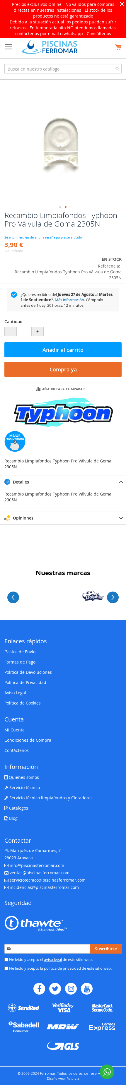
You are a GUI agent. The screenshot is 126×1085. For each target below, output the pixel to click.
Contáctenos (16, 750)
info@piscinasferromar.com (37, 865)
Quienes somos (23, 777)
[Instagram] (71, 989)
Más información (69, 299)
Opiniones (22, 518)
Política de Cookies (22, 703)
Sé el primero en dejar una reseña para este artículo (43, 237)
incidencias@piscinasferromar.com (44, 887)
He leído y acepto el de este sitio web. (50, 959)
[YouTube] (87, 989)
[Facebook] (39, 989)
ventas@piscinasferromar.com (39, 872)
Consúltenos (99, 33)
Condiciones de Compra (27, 740)
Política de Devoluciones (28, 672)
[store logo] (50, 47)
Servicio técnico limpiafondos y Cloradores (50, 798)
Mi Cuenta (14, 730)
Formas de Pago (19, 662)
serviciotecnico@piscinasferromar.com (48, 880)
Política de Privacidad (25, 682)
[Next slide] (113, 597)
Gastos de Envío (19, 651)
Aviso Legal (15, 692)
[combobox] (63, 68)
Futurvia (73, 1078)
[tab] (63, 482)
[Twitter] (55, 989)
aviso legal (53, 959)
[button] (60, 207)
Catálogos (18, 808)
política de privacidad (62, 968)
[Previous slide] (13, 597)
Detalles (20, 482)
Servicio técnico (24, 787)
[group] (63, 595)
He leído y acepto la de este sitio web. (60, 968)
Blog (13, 818)
